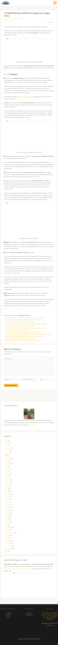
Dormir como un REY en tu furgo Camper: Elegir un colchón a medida (26, 328)
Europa (6, 491)
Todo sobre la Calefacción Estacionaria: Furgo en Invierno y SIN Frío (26, 336)
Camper (6, 18)
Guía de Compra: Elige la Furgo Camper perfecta (20, 325)
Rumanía (7, 535)
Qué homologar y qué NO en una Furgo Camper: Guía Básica (23, 332)
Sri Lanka (7, 481)
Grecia (7, 520)
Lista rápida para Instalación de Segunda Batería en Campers (24, 319)
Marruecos (8, 448)
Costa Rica (8, 545)
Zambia (7, 453)
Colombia (7, 543)
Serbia (7, 537)
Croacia (7, 504)
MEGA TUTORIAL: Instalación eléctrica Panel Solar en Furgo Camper (26, 317)
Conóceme (8, 613)
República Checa (9, 532)
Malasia (7, 473)
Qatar (6, 476)
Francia (7, 517)
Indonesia (7, 463)
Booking (29, 613)
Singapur (7, 479)
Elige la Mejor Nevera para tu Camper (17, 330)
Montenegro (8, 527)
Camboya (7, 458)
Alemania (7, 494)
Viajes (5, 550)
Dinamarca (8, 507)
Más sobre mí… (33, 425)
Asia (5, 455)
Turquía (7, 486)
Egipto (7, 443)
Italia (6, 525)
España (7, 514)
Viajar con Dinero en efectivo (50, 615)
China (6, 461)
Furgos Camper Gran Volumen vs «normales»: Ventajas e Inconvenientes (27, 323)
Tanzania (7, 450)
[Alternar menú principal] (55, 2)
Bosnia (7, 502)
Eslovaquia (8, 509)
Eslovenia (7, 512)
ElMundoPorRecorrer (34, 639)
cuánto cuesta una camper (25, 96)
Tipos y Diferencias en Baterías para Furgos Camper (21, 338)
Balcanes (7, 499)
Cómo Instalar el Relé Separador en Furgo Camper (21, 321)
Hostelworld (29, 615)
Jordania (7, 468)
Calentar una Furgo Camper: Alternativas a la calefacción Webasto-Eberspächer (29, 334)
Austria (7, 497)
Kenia (6, 445)
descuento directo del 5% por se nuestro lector (18, 568)
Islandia (7, 522)
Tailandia (7, 484)
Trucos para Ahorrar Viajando (49, 613)
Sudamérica (7, 540)
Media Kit (8, 615)
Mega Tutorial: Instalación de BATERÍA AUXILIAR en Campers (24, 340)
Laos (6, 471)
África (5, 440)
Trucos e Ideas (8, 548)
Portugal (7, 530)
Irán (6, 466)
